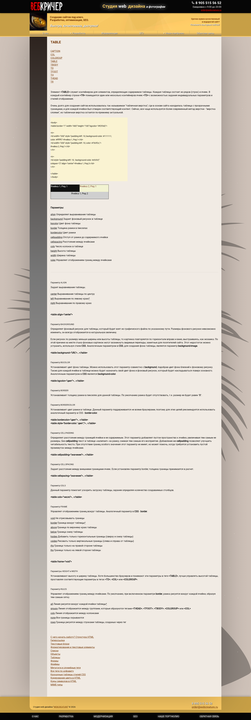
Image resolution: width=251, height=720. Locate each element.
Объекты (55, 654)
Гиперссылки (58, 640)
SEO (135, 716)
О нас (35, 716)
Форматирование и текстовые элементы (73, 647)
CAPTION (55, 51)
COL (53, 54)
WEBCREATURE (61, 707)
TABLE (54, 61)
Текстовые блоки (60, 643)
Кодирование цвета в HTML (66, 678)
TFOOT (54, 71)
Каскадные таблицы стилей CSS (68, 674)
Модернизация (103, 716)
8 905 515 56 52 (202, 703)
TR (52, 81)
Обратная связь (209, 716)
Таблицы (55, 657)
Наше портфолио (168, 716)
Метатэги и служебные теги (66, 667)
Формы (54, 661)
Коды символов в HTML (64, 681)
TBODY (54, 64)
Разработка (66, 716)
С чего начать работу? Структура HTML (72, 637)
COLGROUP (56, 58)
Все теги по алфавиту (62, 671)
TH (52, 75)
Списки (54, 650)
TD (52, 68)
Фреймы (55, 664)
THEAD (54, 78)
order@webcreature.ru (211, 10)
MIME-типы (57, 684)
